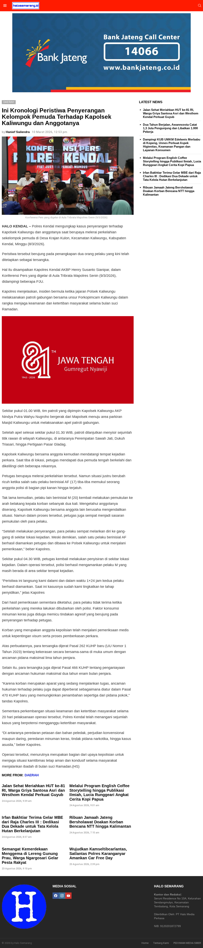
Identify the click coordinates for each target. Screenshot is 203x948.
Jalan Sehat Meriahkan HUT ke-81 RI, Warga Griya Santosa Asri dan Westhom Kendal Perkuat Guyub (33, 790)
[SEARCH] (199, 5)
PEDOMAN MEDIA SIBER (187, 942)
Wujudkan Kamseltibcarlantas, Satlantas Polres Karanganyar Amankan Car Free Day (98, 853)
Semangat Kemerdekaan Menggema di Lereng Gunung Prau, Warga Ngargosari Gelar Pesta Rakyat (30, 856)
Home (145, 942)
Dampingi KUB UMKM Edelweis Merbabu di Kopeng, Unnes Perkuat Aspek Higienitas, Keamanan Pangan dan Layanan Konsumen (171, 145)
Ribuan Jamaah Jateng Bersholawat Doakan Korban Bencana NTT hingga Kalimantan (100, 821)
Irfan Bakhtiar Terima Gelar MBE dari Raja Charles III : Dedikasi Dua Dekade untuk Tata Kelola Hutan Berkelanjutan (32, 824)
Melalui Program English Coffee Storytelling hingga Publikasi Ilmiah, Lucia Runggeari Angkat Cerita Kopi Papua (99, 792)
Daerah (32, 775)
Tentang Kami (161, 942)
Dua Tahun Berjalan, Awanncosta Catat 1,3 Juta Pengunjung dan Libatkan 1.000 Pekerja (170, 128)
